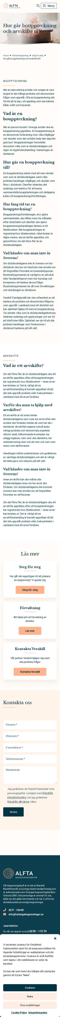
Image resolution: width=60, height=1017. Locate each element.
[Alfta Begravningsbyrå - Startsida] (20, 873)
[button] (55, 938)
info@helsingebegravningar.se (26, 914)
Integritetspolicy (37, 1012)
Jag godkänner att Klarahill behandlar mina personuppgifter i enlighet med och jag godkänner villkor (30, 795)
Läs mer (30, 630)
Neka (30, 996)
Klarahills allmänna (18, 801)
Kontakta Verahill (30, 671)
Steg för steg (30, 589)
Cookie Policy (19, 1012)
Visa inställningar (30, 1005)
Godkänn (30, 987)
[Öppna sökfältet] (38, 5)
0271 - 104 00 (16, 910)
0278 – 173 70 (37, 931)
